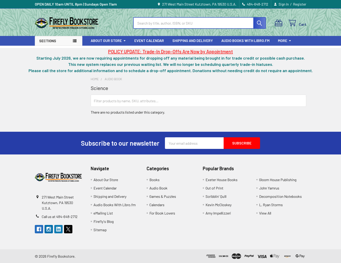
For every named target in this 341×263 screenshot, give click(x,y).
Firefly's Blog (103, 221)
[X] (68, 229)
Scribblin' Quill (216, 196)
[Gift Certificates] (279, 23)
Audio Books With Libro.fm (245, 40)
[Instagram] (49, 229)
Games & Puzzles (162, 196)
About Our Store (106, 40)
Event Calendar (149, 40)
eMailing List (103, 213)
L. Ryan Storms (271, 204)
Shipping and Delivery (192, 40)
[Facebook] (39, 229)
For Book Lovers (162, 213)
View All (265, 213)
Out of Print (214, 188)
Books (154, 179)
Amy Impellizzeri (218, 213)
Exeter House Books (222, 179)
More (282, 40)
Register (299, 4)
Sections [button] (47, 40)
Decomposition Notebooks (280, 196)
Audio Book (158, 188)
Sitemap (100, 230)
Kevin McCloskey (219, 204)
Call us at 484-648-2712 (59, 216)
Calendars (156, 204)
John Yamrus (269, 188)
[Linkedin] (58, 229)
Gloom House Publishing (277, 179)
